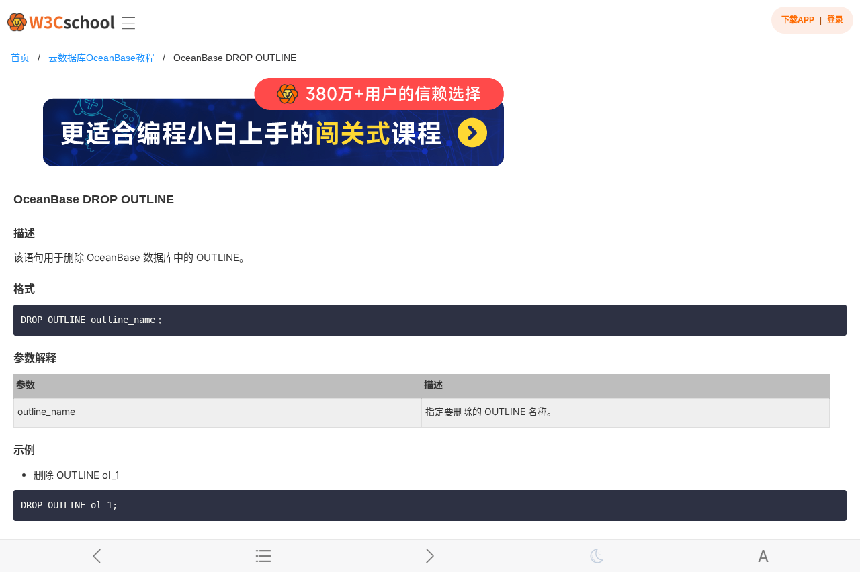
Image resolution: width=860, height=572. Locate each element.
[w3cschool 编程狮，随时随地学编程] (61, 22)
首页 (20, 57)
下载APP (797, 20)
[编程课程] (430, 128)
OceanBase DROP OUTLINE (234, 57)
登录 (835, 20)
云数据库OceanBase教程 (101, 57)
